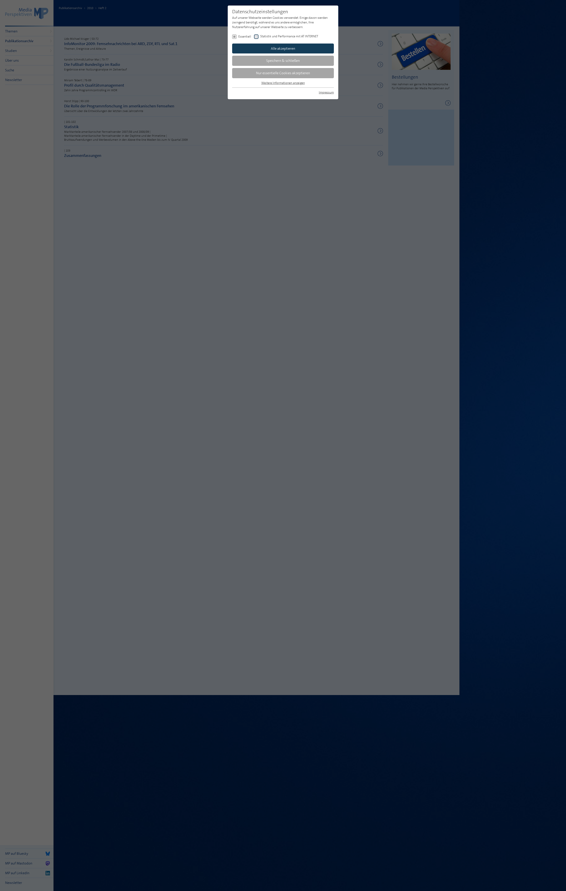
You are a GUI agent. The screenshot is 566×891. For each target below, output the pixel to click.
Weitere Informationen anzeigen (283, 83)
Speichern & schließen (283, 60)
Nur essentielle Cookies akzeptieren (283, 73)
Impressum (326, 92)
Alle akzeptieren (283, 48)
